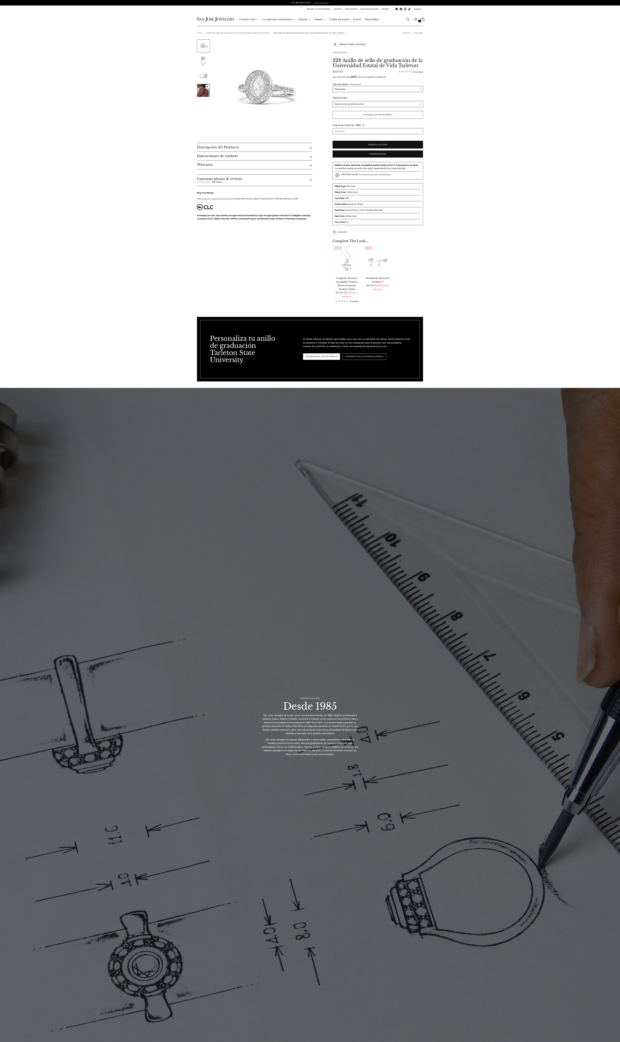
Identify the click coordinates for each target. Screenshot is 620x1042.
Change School (340, 52)
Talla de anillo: (340, 97)
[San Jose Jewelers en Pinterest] (400, 9)
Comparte (342, 232)
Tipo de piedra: (347, 84)
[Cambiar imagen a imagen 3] (203, 75)
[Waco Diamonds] (321, 3)
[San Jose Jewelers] (301, 3)
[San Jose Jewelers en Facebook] (396, 9)
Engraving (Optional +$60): (347, 125)
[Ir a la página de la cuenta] (414, 19)
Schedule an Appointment (377, 115)
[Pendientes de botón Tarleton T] (378, 259)
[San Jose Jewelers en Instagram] (405, 9)
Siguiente (418, 32)
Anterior (406, 32)
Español (417, 9)
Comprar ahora (378, 154)
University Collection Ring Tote (216, 198)
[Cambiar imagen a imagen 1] (203, 45)
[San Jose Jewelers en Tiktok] (409, 9)
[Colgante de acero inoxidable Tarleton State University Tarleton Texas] (347, 259)
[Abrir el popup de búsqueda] (407, 19)
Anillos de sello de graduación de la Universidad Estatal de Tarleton (237, 32)
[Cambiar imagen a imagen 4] (203, 90)
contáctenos (385, 174)
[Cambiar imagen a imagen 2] (203, 60)
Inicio (199, 32)
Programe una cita (368, 174)
